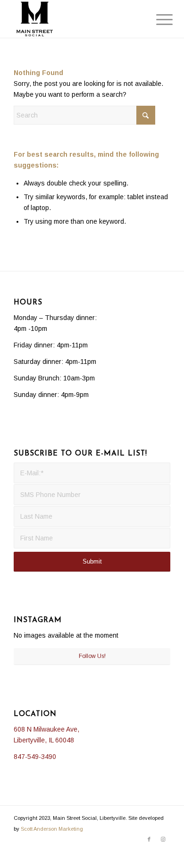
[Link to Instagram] (163, 839)
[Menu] (157, 20)
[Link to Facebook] (149, 839)
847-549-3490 (35, 756)
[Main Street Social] (76, 19)
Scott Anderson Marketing (52, 829)
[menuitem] (157, 20)
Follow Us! (92, 656)
